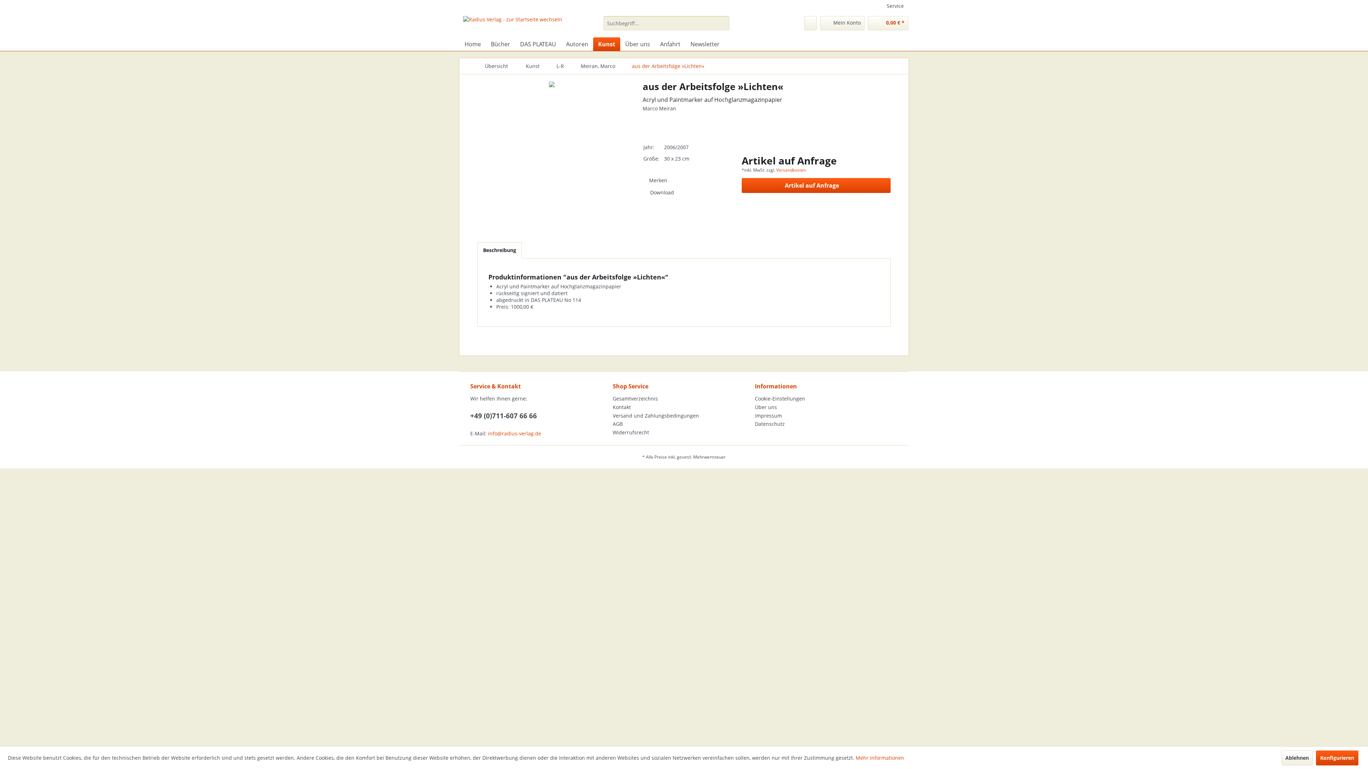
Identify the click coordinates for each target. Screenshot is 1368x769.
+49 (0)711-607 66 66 (503, 415)
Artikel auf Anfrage (812, 185)
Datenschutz (770, 423)
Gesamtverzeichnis (635, 398)
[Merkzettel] (810, 23)
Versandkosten (791, 170)
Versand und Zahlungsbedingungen (656, 415)
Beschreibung (499, 250)
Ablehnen (1297, 757)
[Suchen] (722, 23)
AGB (618, 423)
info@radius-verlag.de (514, 433)
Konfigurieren (1337, 757)
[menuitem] (666, 23)
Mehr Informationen (880, 757)
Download (662, 192)
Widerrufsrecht (631, 432)
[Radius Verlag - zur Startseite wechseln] (512, 25)
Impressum (768, 415)
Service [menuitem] (895, 5)
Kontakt (622, 407)
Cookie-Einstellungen (780, 398)
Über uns (766, 407)
